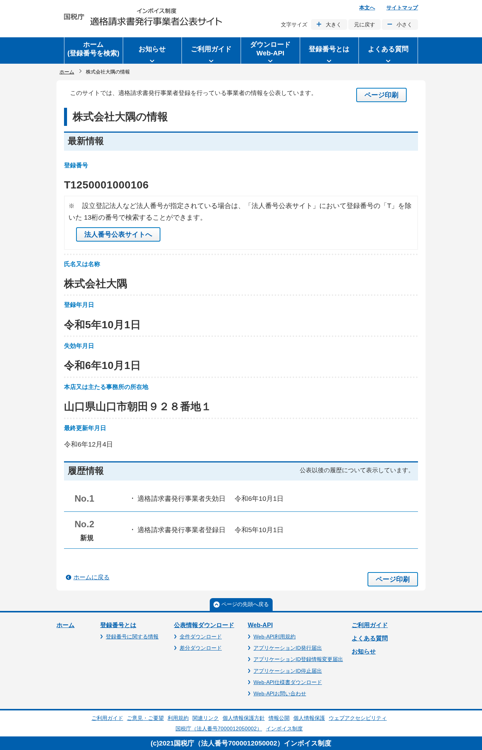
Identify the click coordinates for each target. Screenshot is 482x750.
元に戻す (364, 24)
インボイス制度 (284, 729)
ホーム (66, 72)
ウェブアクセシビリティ (358, 718)
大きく (334, 24)
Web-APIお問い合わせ (279, 693)
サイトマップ (402, 8)
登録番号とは (118, 625)
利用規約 (178, 718)
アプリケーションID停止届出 (287, 671)
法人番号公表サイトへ (118, 234)
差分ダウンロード (201, 648)
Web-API (260, 625)
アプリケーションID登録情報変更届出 (298, 659)
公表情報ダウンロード (204, 625)
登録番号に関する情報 (132, 637)
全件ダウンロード (201, 637)
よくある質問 (370, 638)
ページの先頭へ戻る (245, 604)
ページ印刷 (381, 95)
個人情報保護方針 (244, 718)
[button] (152, 50)
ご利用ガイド (370, 625)
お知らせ (364, 651)
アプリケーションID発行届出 (287, 648)
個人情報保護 (309, 718)
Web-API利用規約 (274, 637)
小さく (404, 24)
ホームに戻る (91, 577)
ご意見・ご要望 (145, 718)
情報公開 (279, 718)
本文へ (367, 8)
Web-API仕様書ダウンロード (287, 682)
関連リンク (205, 718)
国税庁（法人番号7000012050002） (218, 729)
